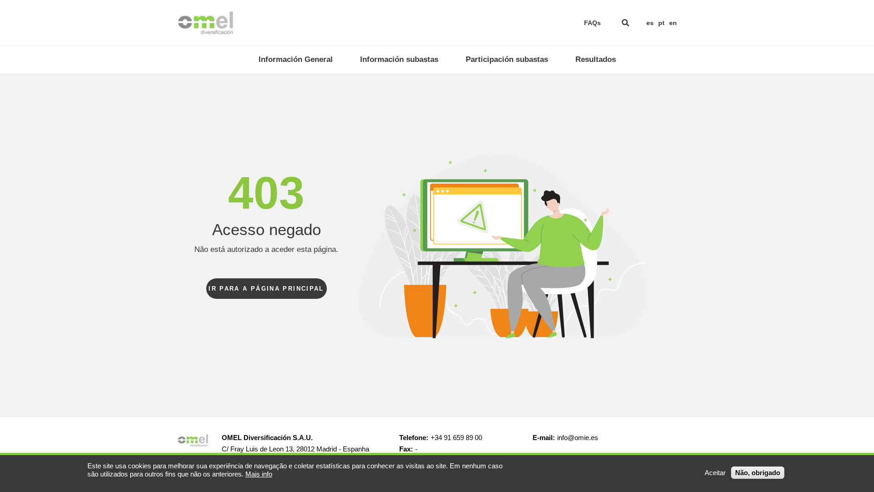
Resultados (595, 59)
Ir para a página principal (266, 288)
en (673, 22)
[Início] (205, 22)
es (650, 22)
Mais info (258, 474)
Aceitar (715, 473)
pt (661, 22)
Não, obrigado (757, 473)
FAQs (592, 22)
